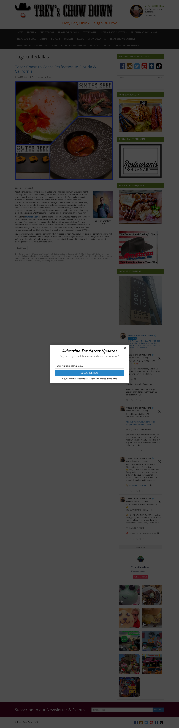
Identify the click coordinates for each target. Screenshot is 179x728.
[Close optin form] (125, 348)
